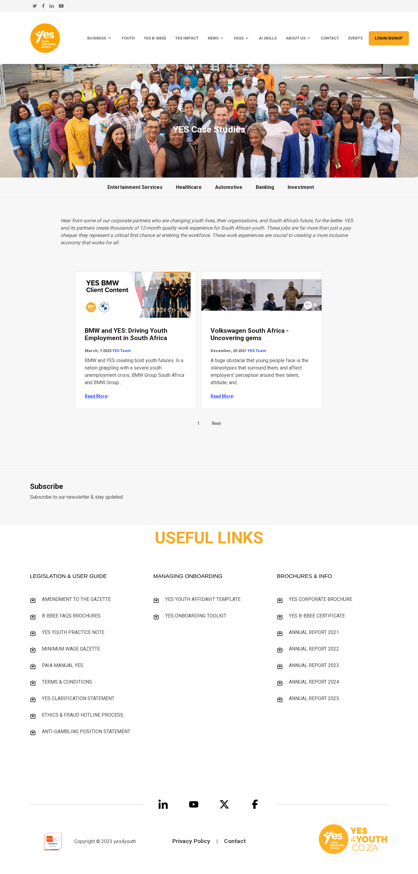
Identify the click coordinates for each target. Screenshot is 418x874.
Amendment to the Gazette (76, 599)
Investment (301, 187)
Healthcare (189, 187)
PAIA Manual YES (62, 665)
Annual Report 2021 (314, 632)
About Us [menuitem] (295, 38)
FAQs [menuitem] (239, 38)
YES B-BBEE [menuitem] (155, 38)
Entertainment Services (134, 187)
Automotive (228, 187)
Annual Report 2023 (314, 665)
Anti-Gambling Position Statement (86, 731)
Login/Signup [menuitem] (389, 38)
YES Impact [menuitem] (187, 38)
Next (216, 423)
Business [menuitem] (96, 38)
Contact (235, 841)
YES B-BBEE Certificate (317, 616)
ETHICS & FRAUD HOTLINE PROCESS (82, 715)
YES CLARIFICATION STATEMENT (78, 698)
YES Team (121, 350)
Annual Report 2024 (314, 682)
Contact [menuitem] (330, 38)
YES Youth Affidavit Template (203, 599)
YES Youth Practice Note (73, 632)
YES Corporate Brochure (320, 599)
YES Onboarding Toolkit (195, 616)
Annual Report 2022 (314, 649)
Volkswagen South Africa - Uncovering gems (250, 334)
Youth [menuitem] (128, 38)
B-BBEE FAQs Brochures (71, 616)
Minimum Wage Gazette (71, 649)
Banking (265, 187)
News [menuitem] (213, 38)
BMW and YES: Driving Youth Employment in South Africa (126, 334)
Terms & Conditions (67, 682)
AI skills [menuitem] (268, 38)
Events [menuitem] (355, 38)
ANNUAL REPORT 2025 (314, 698)
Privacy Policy (191, 841)
